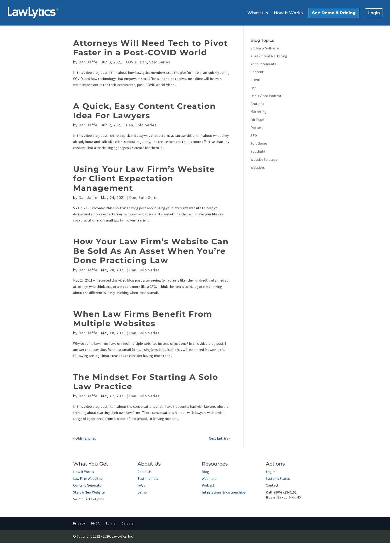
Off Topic (257, 119)
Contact (272, 485)
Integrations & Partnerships (223, 492)
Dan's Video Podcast (266, 95)
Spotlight (258, 151)
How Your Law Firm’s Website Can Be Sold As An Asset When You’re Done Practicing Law (151, 251)
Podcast (257, 127)
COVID (131, 62)
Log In (271, 471)
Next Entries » (219, 438)
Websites (258, 167)
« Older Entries (84, 438)
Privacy (79, 523)
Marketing (259, 111)
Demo (142, 492)
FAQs (141, 485)
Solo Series (159, 62)
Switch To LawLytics (88, 499)
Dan (143, 62)
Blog (205, 471)
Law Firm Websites (87, 478)
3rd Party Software (265, 48)
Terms (111, 523)
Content (257, 72)
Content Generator (88, 485)
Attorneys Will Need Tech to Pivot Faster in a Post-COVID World (150, 47)
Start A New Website (89, 492)
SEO (254, 135)
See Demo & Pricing (334, 12)
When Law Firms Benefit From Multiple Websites (142, 318)
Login (374, 12)
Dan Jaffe (88, 62)
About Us (144, 471)
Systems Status (278, 478)
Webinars (209, 478)
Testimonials (147, 478)
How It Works (288, 13)
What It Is (257, 13)
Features (257, 103)
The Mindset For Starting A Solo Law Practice (145, 381)
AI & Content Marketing (269, 56)
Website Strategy (264, 159)
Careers (127, 523)
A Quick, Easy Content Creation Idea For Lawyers (144, 110)
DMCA (95, 523)
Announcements (263, 64)
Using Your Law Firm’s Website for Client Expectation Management (144, 178)
